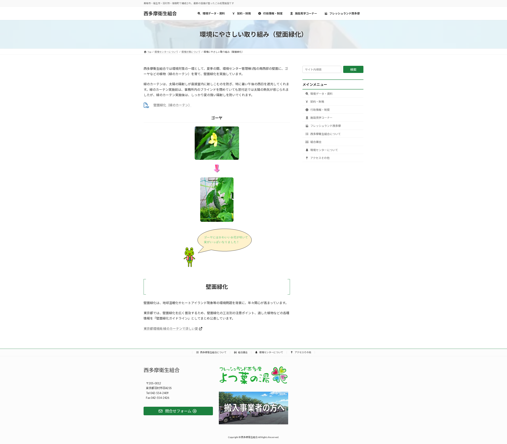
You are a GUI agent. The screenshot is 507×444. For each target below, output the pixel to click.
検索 (353, 69)
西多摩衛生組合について (325, 134)
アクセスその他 (320, 158)
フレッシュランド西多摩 (325, 125)
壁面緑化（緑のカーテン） (172, 105)
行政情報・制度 (320, 109)
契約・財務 (317, 101)
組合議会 (315, 142)
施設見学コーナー (321, 117)
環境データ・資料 (321, 93)
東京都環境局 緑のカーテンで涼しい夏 (171, 328)
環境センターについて (324, 150)
